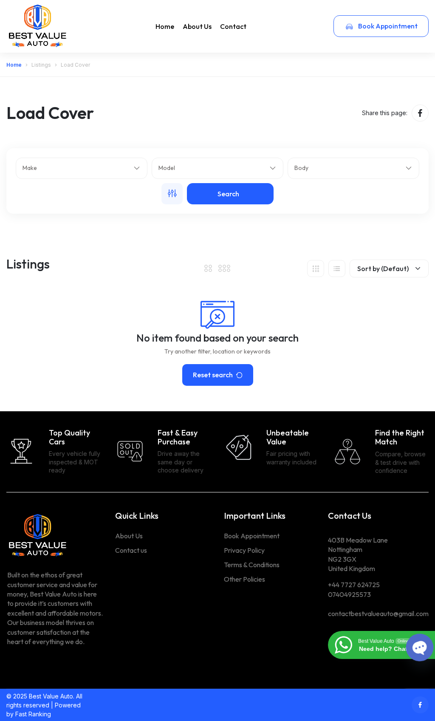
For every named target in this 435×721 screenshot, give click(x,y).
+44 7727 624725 (354, 584)
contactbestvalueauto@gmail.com (378, 613)
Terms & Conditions (252, 564)
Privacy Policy (244, 550)
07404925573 (349, 594)
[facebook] (420, 113)
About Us (197, 26)
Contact (233, 26)
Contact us (131, 550)
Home (164, 26)
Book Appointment (387, 26)
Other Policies (244, 579)
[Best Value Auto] (38, 26)
